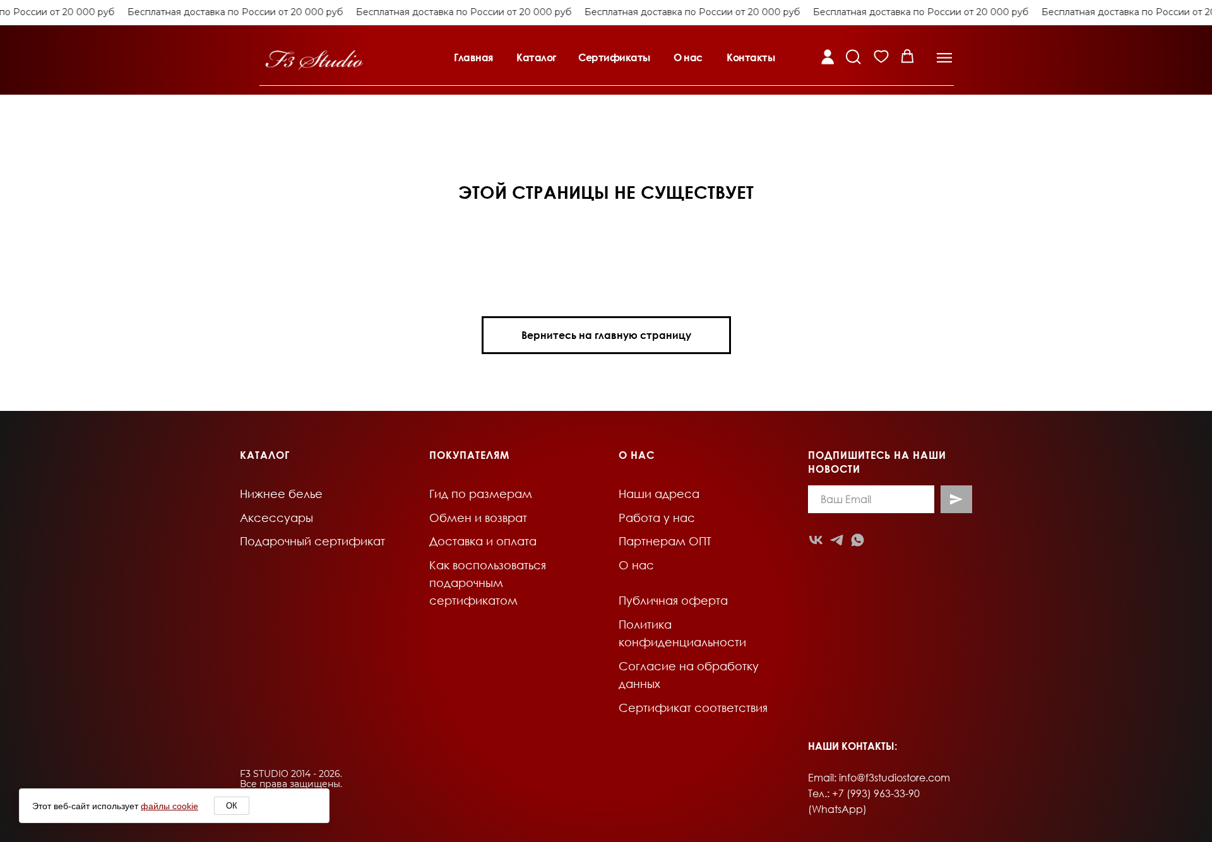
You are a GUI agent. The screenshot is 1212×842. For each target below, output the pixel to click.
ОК (231, 805)
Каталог (536, 57)
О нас (688, 57)
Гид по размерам (480, 494)
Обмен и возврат (478, 518)
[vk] (816, 540)
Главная (473, 57)
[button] (944, 57)
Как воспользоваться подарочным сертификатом (487, 582)
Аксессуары (276, 518)
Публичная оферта (673, 600)
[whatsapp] (857, 540)
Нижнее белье (281, 494)
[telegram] (837, 540)
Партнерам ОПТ (665, 541)
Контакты (751, 57)
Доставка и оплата (483, 541)
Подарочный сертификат (312, 541)
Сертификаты (614, 57)
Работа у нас (657, 518)
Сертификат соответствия (693, 708)
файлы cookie (169, 806)
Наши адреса (659, 494)
